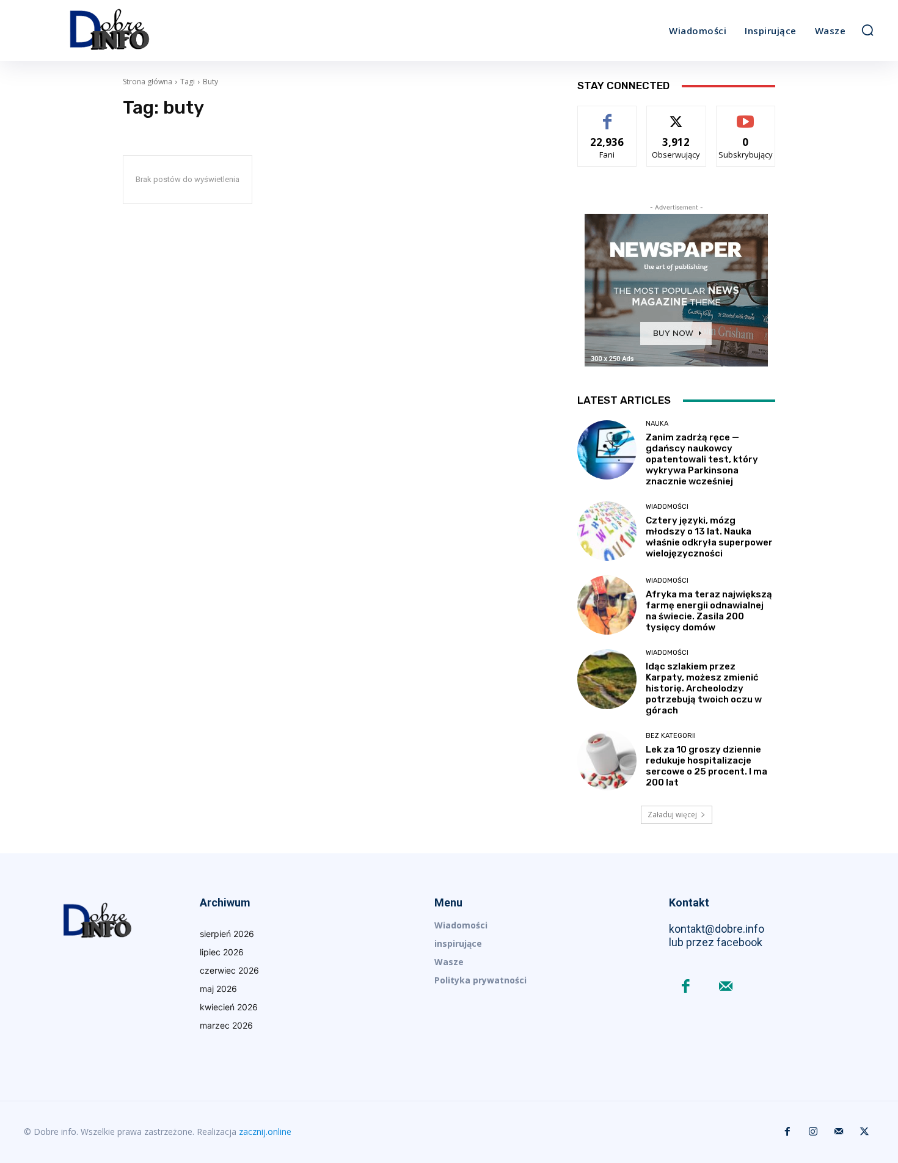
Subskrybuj (746, 115)
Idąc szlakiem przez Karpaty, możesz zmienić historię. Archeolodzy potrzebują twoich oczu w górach (704, 688)
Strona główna (147, 81)
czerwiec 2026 (229, 970)
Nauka (657, 423)
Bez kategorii (671, 735)
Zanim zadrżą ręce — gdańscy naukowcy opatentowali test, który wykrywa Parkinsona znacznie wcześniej (702, 459)
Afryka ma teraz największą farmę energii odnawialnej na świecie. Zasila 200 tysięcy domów (709, 611)
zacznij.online (265, 1131)
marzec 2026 (226, 1025)
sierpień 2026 (227, 933)
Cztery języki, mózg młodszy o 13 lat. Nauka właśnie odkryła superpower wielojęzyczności (709, 537)
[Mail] (725, 987)
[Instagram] (813, 1132)
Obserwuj (676, 115)
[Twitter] (864, 1132)
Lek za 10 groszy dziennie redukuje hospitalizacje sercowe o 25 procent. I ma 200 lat (706, 766)
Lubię (607, 115)
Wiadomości (667, 506)
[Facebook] (686, 987)
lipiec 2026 (222, 952)
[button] (867, 30)
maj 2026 (218, 988)
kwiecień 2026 (229, 1007)
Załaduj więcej (672, 814)
